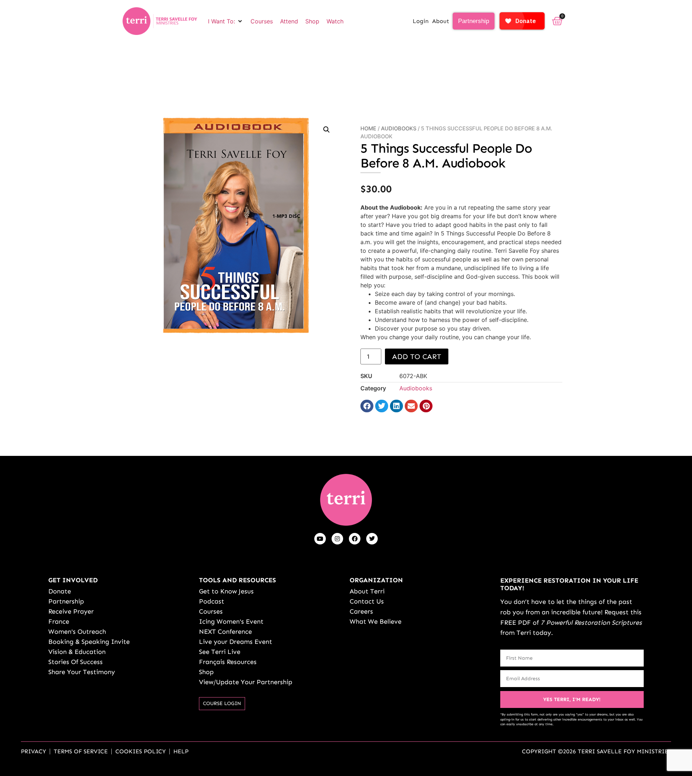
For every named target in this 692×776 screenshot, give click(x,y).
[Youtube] (320, 538)
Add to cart (416, 356)
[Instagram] (337, 538)
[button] (225, 21)
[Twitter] (372, 538)
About (440, 21)
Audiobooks (398, 128)
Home (368, 128)
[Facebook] (354, 538)
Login (421, 21)
